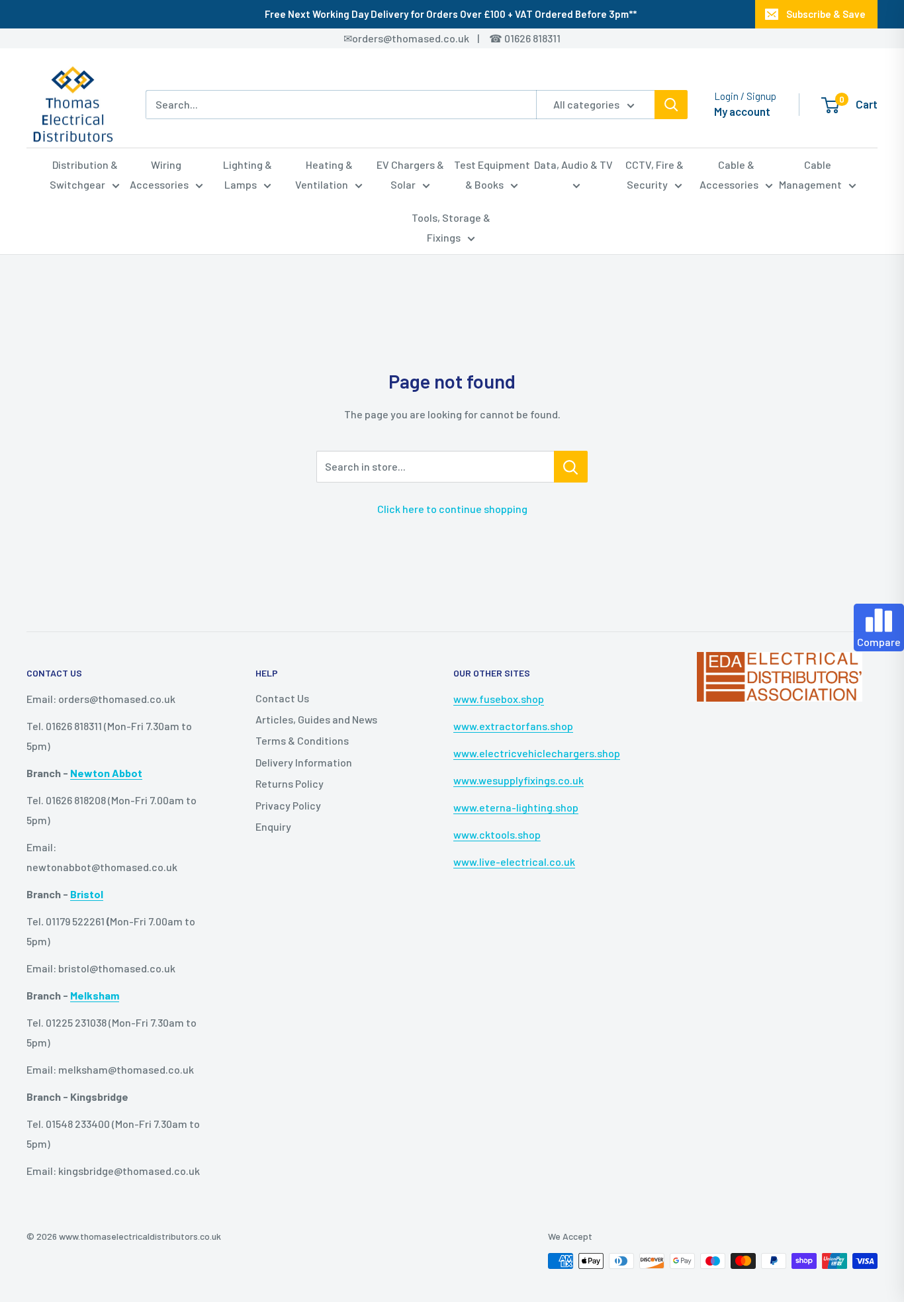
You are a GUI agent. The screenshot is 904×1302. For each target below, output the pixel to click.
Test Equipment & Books (492, 174)
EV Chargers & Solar (410, 174)
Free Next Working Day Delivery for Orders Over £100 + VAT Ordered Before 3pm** (451, 14)
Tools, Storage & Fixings (451, 227)
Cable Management (810, 174)
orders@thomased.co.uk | (422, 38)
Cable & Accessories (729, 174)
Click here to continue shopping (452, 508)
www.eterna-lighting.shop (515, 807)
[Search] (671, 104)
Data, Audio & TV (573, 164)
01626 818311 (532, 38)
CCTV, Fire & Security (654, 174)
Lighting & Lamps (247, 174)
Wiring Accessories (159, 174)
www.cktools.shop (497, 834)
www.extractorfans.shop (513, 726)
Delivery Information (303, 762)
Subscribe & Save (826, 14)
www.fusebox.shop (498, 698)
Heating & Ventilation (324, 174)
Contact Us (282, 698)
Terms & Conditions (302, 740)
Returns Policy (289, 783)
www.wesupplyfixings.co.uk (518, 780)
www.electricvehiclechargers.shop (536, 753)
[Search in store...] (571, 467)
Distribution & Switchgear (84, 174)
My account (742, 111)
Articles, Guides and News (316, 719)
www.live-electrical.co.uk (514, 861)
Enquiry (273, 826)
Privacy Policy (288, 805)
